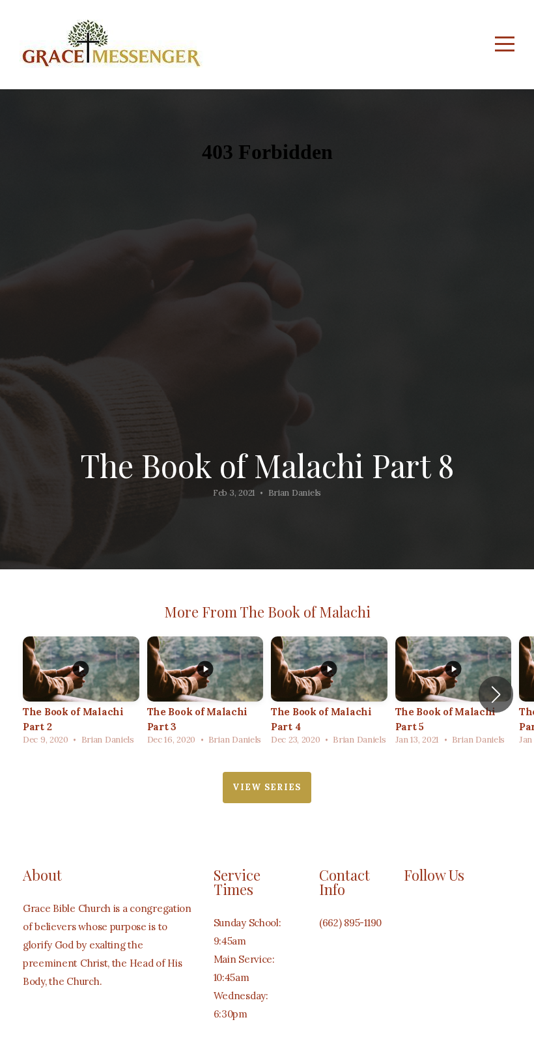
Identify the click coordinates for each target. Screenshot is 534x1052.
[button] (496, 694)
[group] (81, 694)
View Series (266, 787)
